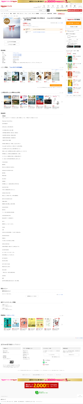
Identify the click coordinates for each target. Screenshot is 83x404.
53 (46, 81)
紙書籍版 (74, 53)
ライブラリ (66, 7)
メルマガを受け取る (51, 354)
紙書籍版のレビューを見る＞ (32, 296)
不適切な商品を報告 (70, 31)
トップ (2, 13)
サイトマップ (58, 374)
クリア (62, 69)
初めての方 (75, 7)
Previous (2, 102)
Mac (77, 39)
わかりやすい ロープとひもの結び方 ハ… (77, 72)
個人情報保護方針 (21, 401)
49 (14, 81)
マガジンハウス (16, 52)
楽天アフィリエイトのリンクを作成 (73, 30)
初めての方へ (5, 350)
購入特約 (4, 357)
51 (30, 81)
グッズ (30, 13)
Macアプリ (25, 355)
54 (54, 81)
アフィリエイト (50, 374)
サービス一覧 (80, 7)
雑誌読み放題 (49, 13)
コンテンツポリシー (7, 358)
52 (38, 81)
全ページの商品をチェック (57, 69)
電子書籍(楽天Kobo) (61, 13)
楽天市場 (80, 6)
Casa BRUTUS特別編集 (17, 54)
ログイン (39, 6)
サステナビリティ (39, 401)
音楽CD (14, 13)
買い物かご (44, 7)
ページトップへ (80, 396)
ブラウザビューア (26, 358)
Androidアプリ (25, 352)
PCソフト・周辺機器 (35, 13)
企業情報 (15, 401)
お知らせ (48, 7)
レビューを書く (60, 22)
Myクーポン (53, 7)
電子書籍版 (69, 53)
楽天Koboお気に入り (57, 8)
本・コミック (6, 13)
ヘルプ (71, 7)
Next (62, 102)
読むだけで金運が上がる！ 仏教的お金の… (77, 81)
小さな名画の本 (78, 56)
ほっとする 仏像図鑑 (77, 64)
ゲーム (26, 13)
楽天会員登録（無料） (37, 7)
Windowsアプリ (26, 354)
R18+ (81, 13)
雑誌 (11, 13)
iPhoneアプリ (25, 350)
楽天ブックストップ (26, 374)
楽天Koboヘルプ (6, 352)
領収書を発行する (71, 354)
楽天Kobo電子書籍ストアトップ (38, 374)
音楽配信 (54, 13)
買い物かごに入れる (74, 23)
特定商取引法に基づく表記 (30, 401)
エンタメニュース (43, 13)
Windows (70, 39)
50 (22, 81)
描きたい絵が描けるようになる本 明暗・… (77, 88)
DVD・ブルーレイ (20, 13)
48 (6, 81)
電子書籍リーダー (26, 357)
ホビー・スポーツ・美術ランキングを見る (74, 95)
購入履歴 (62, 7)
